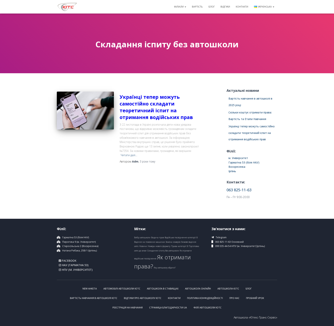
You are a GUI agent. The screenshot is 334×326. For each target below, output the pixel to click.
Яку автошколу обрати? (165, 267)
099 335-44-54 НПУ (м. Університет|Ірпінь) (240, 246)
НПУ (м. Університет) (77, 269)
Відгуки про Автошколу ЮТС (142, 298)
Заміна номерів (173, 242)
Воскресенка (236, 167)
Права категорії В (179, 246)
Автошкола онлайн (198, 288)
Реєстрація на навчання (127, 307)
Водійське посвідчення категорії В (181, 237)
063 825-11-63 (239, 189)
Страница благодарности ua (168, 307)
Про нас (234, 298)
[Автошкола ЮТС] (67, 7)
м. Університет (238, 158)
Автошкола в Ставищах (162, 288)
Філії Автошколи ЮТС (207, 307)
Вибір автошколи (142, 237)
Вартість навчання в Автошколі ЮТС (93, 298)
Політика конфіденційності (205, 298)
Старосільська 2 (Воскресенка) (80, 246)
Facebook (68, 260)
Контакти (242, 6)
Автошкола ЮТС (228, 288)
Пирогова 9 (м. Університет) (79, 241)
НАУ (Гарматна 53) (75, 265)
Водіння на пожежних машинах (149, 242)
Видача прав (157, 237)
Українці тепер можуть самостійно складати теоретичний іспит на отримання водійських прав (156, 107)
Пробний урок (255, 298)
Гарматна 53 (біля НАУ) (243, 162)
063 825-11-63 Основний (229, 241)
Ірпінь (232, 171)
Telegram (221, 237)
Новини (143, 246)
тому (147, 161)
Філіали (179, 6)
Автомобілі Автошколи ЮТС (121, 288)
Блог (212, 6)
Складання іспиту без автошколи (163, 250)
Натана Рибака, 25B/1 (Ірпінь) (79, 250)
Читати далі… (129, 155)
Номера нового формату (159, 246)
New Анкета (90, 288)
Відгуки (225, 6)
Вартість (197, 6)
